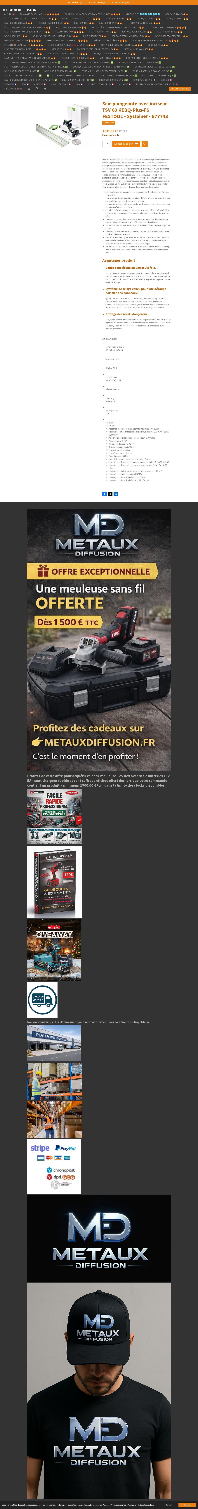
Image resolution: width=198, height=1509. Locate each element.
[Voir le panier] (45, 89)
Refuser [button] (169, 1505)
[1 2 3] (106, 144)
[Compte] (29, 89)
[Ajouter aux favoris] (145, 144)
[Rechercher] (37, 89)
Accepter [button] (187, 1505)
